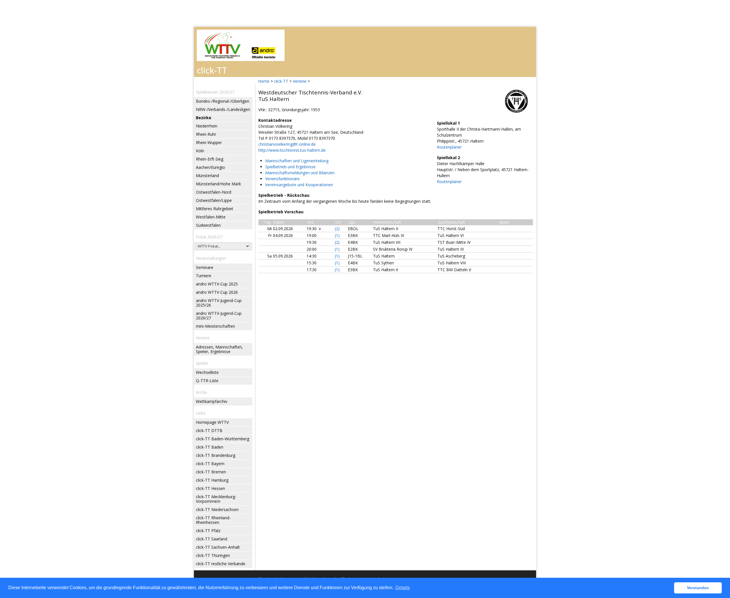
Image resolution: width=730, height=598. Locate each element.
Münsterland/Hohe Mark (218, 184)
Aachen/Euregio (210, 167)
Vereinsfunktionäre (282, 178)
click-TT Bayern (210, 463)
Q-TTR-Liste (207, 380)
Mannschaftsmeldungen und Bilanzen (299, 172)
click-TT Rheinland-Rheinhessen (213, 520)
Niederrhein (206, 126)
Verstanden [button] (698, 587)
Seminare (204, 267)
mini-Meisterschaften (215, 326)
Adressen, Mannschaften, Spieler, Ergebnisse (219, 349)
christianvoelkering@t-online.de (287, 144)
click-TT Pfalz (208, 530)
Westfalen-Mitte (211, 217)
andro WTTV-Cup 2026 (217, 292)
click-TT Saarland (211, 539)
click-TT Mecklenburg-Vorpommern (216, 499)
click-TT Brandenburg (215, 455)
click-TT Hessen (210, 488)
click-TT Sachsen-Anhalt (218, 547)
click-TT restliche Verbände (220, 563)
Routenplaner (449, 147)
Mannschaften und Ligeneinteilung (296, 160)
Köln (200, 150)
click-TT (281, 81)
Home (263, 81)
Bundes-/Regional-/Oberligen (222, 101)
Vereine (300, 81)
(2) (337, 228)
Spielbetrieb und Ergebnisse (290, 166)
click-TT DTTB (209, 430)
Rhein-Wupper (209, 142)
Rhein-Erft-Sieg (209, 159)
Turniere (203, 275)
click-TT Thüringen (213, 555)
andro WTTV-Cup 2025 (217, 284)
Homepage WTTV (212, 422)
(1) (337, 235)
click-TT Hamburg (212, 480)
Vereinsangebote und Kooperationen (299, 184)
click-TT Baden (209, 447)
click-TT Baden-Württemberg (222, 438)
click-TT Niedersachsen (217, 509)
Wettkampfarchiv (211, 401)
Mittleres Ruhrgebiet (214, 208)
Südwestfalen (208, 225)
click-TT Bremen (211, 472)
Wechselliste (207, 372)
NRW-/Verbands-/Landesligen (223, 109)
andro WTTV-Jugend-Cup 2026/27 (219, 316)
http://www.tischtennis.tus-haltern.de (292, 150)
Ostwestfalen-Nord (213, 192)
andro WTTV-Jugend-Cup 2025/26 (219, 303)
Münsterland (207, 175)
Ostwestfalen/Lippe (214, 200)
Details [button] (403, 587)
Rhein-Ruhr (206, 134)
